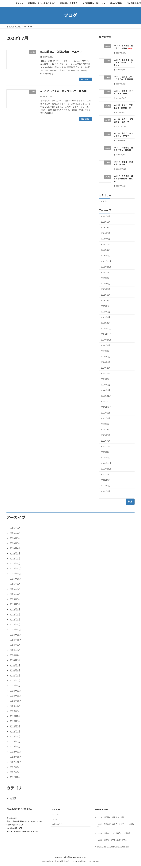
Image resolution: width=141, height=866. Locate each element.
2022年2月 (105, 491)
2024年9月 (105, 345)
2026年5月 (105, 233)
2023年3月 (105, 446)
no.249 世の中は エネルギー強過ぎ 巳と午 (123, 178)
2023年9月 (105, 412)
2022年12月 (106, 463)
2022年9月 (105, 480)
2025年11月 (106, 267)
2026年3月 (105, 244)
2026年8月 (105, 216)
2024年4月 (105, 373)
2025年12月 (106, 261)
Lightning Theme (70, 861)
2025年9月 (105, 278)
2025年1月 (105, 323)
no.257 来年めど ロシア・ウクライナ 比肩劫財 (123, 62)
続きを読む (85, 79)
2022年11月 (106, 469)
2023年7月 (105, 424)
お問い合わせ (57, 824)
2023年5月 (105, 435)
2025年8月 (105, 283)
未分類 (104, 201)
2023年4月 (105, 440)
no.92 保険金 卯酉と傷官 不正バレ (61, 51)
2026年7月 (105, 222)
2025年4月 (105, 306)
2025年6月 (105, 295)
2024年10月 (106, 339)
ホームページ (57, 815)
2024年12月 (106, 328)
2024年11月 (106, 334)
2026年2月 (105, 250)
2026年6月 (105, 227)
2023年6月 (105, 429)
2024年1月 (105, 390)
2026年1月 (105, 255)
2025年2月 (105, 317)
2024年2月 (105, 384)
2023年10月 (106, 407)
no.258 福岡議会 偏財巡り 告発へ (111, 817)
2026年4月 (105, 239)
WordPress (55, 861)
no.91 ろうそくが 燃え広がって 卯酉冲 (63, 91)
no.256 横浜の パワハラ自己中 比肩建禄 (113, 833)
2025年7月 (105, 289)
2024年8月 (105, 351)
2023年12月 (106, 396)
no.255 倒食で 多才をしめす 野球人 (113, 840)
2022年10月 (106, 474)
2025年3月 (105, 311)
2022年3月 (105, 485)
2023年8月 (105, 418)
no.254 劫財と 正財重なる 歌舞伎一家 (113, 847)
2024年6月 (105, 362)
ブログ (54, 819)
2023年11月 (106, 401)
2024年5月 (105, 368)
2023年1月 (105, 457)
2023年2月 (105, 452)
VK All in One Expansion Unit (88, 861)
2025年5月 (105, 300)
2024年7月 (105, 356)
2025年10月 (106, 272)
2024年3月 (105, 379)
